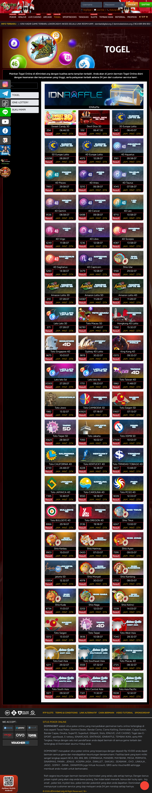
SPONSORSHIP (142, 712)
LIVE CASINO (34, 16)
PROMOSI (132, 17)
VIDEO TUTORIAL (124, 712)
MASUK (132, 4)
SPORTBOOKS (70, 17)
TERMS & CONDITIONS (66, 712)
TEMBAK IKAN (106, 16)
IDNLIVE (22, 16)
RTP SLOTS (48, 712)
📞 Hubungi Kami (113, 10)
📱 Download (86, 10)
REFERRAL (120, 17)
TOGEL (57, 16)
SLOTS (94, 16)
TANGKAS (84, 17)
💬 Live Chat (99, 10)
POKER (13, 16)
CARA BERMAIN (106, 712)
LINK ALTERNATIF (88, 712)
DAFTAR (146, 4)
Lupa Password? (129, 10)
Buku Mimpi (19, 109)
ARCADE (47, 16)
